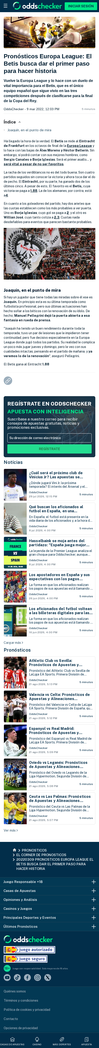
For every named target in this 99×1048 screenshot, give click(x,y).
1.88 (33, 191)
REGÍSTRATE (49, 449)
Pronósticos (17, 650)
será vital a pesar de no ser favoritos (34, 164)
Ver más (10, 830)
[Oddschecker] (28, 939)
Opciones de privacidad (21, 1028)
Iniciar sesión (81, 6)
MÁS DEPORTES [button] (62, 1044)
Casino (37, 1044)
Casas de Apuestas (12, 1044)
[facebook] (27, 978)
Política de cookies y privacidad (27, 1010)
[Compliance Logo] (29, 949)
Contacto (11, 1019)
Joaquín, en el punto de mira (29, 130)
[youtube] (7, 978)
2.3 (56, 217)
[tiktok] (17, 978)
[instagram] (37, 978)
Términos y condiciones (21, 1000)
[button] (86, 1039)
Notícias (13, 462)
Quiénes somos (15, 991)
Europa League (79, 146)
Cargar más (12, 642)
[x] (47, 978)
